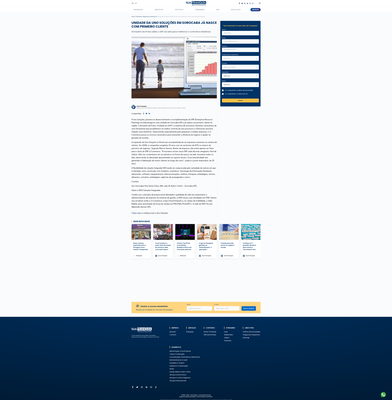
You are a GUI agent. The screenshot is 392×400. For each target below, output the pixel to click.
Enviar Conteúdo (210, 332)
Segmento (225, 72)
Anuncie (255, 10)
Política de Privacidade (251, 332)
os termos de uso (242, 94)
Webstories (228, 335)
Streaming (199, 9)
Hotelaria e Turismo (177, 363)
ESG (217, 9)
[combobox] (239, 67)
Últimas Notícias (210, 335)
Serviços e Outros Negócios (180, 378)
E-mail (216, 304)
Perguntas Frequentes (251, 335)
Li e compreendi (239, 90)
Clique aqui (136, 213)
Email (223, 38)
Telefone (224, 46)
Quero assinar (248, 308)
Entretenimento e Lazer (178, 360)
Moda (172, 369)
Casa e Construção (177, 354)
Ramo (224, 81)
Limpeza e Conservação (179, 366)
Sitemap (246, 338)
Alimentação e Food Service (180, 351)
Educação (236, 9)
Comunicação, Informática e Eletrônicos (185, 357)
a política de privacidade (244, 90)
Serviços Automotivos (178, 375)
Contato (173, 335)
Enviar (240, 100)
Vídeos (226, 338)
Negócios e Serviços (150, 17)
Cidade (224, 63)
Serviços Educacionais (178, 381)
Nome (224, 29)
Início (133, 17)
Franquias (138, 9)
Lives (226, 332)
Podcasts (227, 341)
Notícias (179, 9)
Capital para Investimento (230, 54)
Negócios (159, 9)
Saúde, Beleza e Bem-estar (180, 372)
